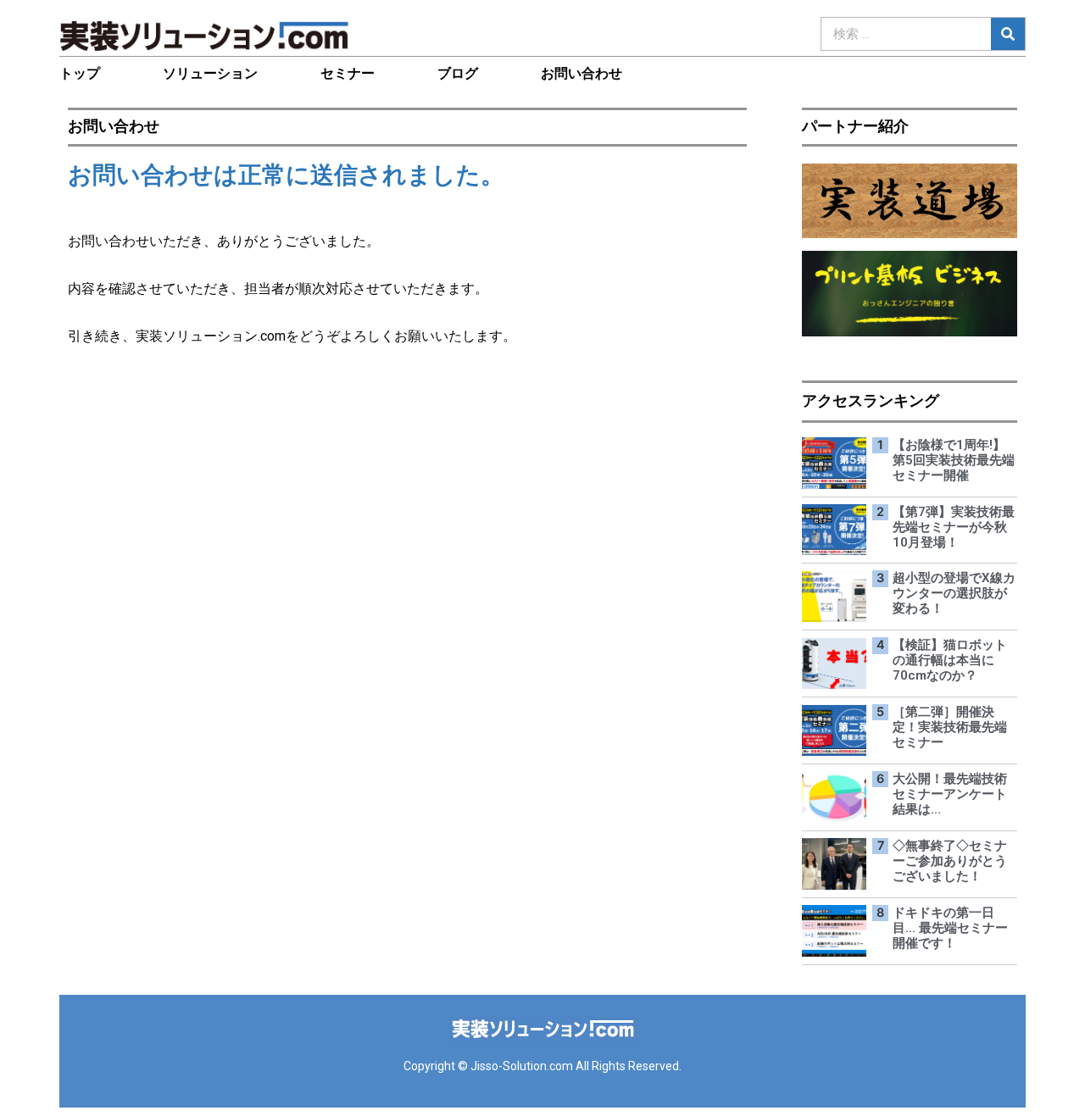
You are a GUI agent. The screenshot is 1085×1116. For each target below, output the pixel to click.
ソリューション (210, 73)
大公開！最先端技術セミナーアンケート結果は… (950, 794)
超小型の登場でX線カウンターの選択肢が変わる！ (954, 593)
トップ (79, 73)
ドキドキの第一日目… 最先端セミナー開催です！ (950, 928)
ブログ (457, 73)
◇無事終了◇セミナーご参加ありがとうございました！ (950, 861)
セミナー (347, 73)
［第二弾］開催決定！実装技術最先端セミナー (950, 727)
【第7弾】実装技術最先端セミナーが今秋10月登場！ (954, 527)
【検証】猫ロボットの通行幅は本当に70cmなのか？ (950, 660)
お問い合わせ (581, 73)
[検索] (1008, 34)
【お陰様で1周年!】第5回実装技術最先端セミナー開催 (954, 460)
